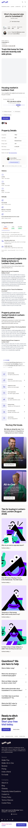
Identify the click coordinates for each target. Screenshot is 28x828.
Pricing (4, 769)
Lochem (12, 6)
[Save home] (25, 6)
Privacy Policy (6, 797)
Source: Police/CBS (11, 250)
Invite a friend (6, 772)
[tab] (6, 228)
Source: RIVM (4, 250)
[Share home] (22, 6)
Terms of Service (7, 800)
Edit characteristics (13, 152)
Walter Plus (5, 760)
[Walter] (5, 2)
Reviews (4, 766)
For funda (5, 775)
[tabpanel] (14, 240)
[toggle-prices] (10, 21)
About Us (5, 783)
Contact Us (5, 794)
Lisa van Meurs (16, 33)
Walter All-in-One (8, 763)
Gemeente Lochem (5, 6)
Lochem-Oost (18, 6)
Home (3, 736)
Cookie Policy (6, 803)
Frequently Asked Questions (11, 791)
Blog (3, 786)
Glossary (5, 788)
